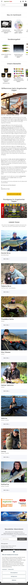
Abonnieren (22, 539)
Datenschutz (11, 569)
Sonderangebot (14, 39)
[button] (20, 1)
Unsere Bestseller (14, 64)
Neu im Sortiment (14, 15)
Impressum (4, 569)
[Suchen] (25, 4)
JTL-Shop (16, 583)
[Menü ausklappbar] (1, 1)
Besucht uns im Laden (14, 194)
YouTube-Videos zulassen (14, 214)
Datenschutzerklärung (8, 533)
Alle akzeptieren (14, 572)
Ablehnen (14, 580)
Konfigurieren (14, 576)
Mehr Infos (5, 259)
